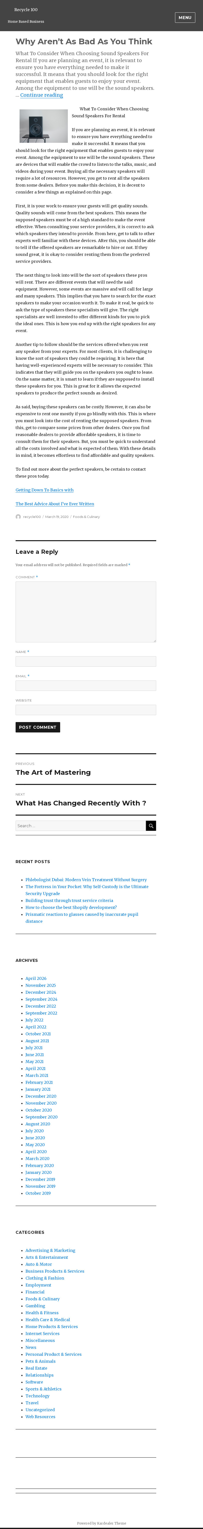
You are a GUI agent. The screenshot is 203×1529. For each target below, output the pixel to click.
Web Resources (40, 1416)
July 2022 (34, 1020)
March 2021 (36, 1075)
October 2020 (38, 1110)
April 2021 (35, 1068)
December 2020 (40, 1096)
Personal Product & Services (53, 1354)
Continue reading (41, 95)
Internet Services (42, 1333)
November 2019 (40, 1186)
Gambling (35, 1305)
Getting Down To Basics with (45, 489)
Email (23, 676)
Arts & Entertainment (46, 1257)
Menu (185, 17)
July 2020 (34, 1130)
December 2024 (40, 992)
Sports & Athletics (43, 1388)
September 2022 (41, 1013)
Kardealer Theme (111, 1523)
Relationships (39, 1375)
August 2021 (37, 1040)
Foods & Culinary (86, 517)
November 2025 (40, 985)
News (30, 1347)
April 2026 (36, 978)
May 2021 (34, 1061)
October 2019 (38, 1193)
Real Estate (36, 1368)
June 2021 (34, 1054)
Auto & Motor (38, 1264)
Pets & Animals (40, 1361)
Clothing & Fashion (44, 1278)
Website (24, 700)
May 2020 (35, 1144)
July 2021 (34, 1047)
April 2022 (35, 1026)
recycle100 (32, 517)
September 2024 (41, 999)
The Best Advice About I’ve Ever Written (55, 503)
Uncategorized (40, 1409)
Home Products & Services (51, 1326)
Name (22, 652)
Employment (38, 1285)
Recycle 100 (26, 9)
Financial (35, 1291)
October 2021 (38, 1033)
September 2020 (41, 1117)
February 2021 (39, 1082)
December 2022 (40, 1006)
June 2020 (35, 1137)
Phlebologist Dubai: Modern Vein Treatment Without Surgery (86, 879)
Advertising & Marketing (50, 1250)
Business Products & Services (54, 1271)
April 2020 (36, 1151)
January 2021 (38, 1089)
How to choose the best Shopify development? (71, 907)
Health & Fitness (42, 1312)
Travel (32, 1402)
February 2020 (39, 1165)
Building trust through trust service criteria (69, 900)
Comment (27, 577)
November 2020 (41, 1103)
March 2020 (37, 1158)
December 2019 (40, 1179)
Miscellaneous (40, 1340)
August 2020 (37, 1123)
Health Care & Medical (47, 1319)
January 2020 (38, 1172)
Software (34, 1382)
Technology (37, 1395)
